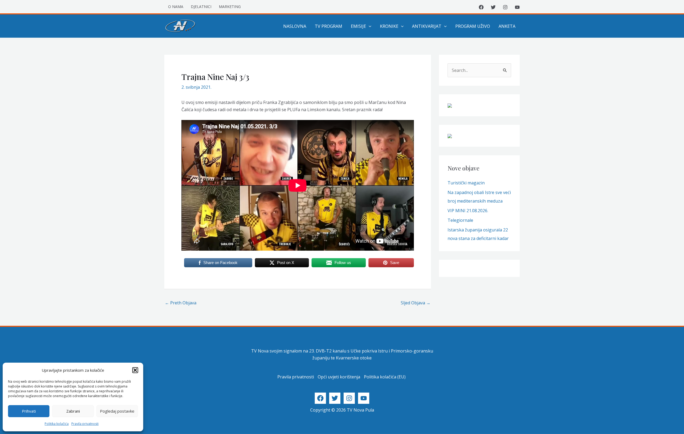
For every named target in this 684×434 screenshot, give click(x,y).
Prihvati (29, 411)
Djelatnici (201, 6)
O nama (175, 6)
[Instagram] (505, 7)
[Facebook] (481, 7)
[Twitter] (493, 7)
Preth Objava (180, 303)
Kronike (389, 26)
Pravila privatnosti (85, 423)
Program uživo (472, 26)
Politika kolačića (57, 423)
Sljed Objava (415, 303)
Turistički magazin (466, 183)
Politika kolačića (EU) (385, 377)
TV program (328, 26)
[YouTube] (517, 7)
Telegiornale (460, 220)
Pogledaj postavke (117, 411)
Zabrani (73, 411)
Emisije (358, 26)
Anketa (507, 26)
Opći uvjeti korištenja (339, 377)
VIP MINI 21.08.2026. (468, 211)
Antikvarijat (426, 26)
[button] (135, 370)
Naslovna (294, 26)
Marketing (230, 6)
